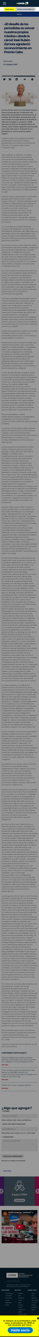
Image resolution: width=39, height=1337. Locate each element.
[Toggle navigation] (4, 3)
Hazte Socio (9, 9)
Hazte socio (20, 1330)
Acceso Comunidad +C (25, 9)
